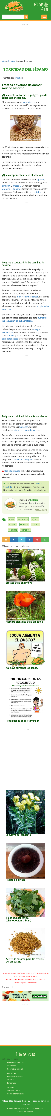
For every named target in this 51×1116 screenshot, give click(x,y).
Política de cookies (25, 1111)
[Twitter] (24, 1055)
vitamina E (7, 188)
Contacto (11, 1087)
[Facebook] (16, 1055)
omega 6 (6, 185)
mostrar (18, 78)
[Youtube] (20, 1055)
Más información (12, 470)
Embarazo (11, 1083)
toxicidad (12, 529)
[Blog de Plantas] (33, 1055)
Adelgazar (11, 1065)
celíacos (11, 335)
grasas (41, 179)
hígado (35, 519)
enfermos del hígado (23, 459)
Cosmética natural (15, 1069)
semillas (24, 524)
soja (4, 338)
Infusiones (11, 1073)
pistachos (18, 430)
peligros (12, 524)
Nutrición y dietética (15, 1062)
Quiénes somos (14, 1090)
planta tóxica (28, 102)
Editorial (34, 499)
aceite (11, 519)
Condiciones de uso (15, 1108)
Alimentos (11, 61)
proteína (37, 192)
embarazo (23, 519)
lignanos (17, 188)
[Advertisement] (25, 43)
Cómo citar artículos (15, 1093)
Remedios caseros (15, 1076)
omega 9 (17, 185)
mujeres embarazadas (27, 296)
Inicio (4, 61)
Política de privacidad (34, 1108)
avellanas (23, 426)
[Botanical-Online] (14, 6)
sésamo (35, 524)
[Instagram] (29, 1055)
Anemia (10, 1079)
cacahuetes (12, 338)
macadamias (30, 430)
